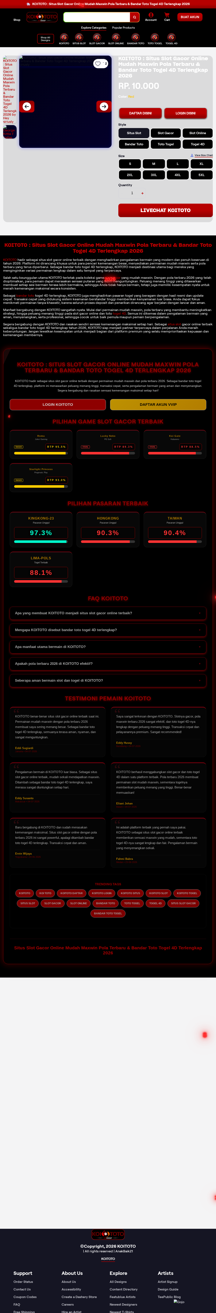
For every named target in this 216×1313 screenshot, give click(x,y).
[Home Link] (42, 17)
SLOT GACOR (52, 903)
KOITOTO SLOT (158, 893)
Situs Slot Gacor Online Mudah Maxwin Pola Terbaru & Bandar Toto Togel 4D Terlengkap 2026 (108, 950)
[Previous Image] (26, 106)
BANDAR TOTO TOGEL (108, 913)
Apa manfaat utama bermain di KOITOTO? (50, 647)
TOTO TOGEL (132, 903)
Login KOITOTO (58, 404)
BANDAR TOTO (105, 903)
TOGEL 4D (155, 903)
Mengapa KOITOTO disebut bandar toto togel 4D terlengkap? (66, 630)
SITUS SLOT (27, 903)
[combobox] (97, 17)
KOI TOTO (45, 893)
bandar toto (25, 295)
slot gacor (112, 277)
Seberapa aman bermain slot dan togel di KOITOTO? (59, 681)
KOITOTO (10, 260)
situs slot (174, 324)
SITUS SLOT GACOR (183, 903)
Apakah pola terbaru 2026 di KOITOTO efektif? (54, 664)
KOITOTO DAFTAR (72, 893)
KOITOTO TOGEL (187, 893)
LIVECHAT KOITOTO (165, 210)
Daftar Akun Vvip (158, 404)
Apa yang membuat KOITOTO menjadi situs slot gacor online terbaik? (73, 613)
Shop (17, 19)
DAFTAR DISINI (140, 113)
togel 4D (119, 313)
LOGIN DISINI (186, 113)
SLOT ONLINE (78, 903)
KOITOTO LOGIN (102, 893)
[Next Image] (104, 106)
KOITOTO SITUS (130, 893)
